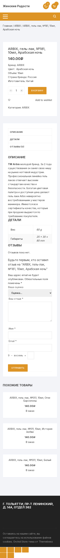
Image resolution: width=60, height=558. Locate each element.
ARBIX (17, 25)
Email (12, 341)
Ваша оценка (15, 287)
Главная (7, 25)
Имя (12, 328)
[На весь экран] (18, 550)
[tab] (30, 132)
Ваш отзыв (15, 298)
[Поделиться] (10, 550)
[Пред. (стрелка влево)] (3, 555)
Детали (15, 139)
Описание (16, 132)
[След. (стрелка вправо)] (10, 555)
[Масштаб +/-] (25, 550)
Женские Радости (16, 6)
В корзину (37, 90)
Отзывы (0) (17, 146)
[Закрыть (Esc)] (3, 550)
